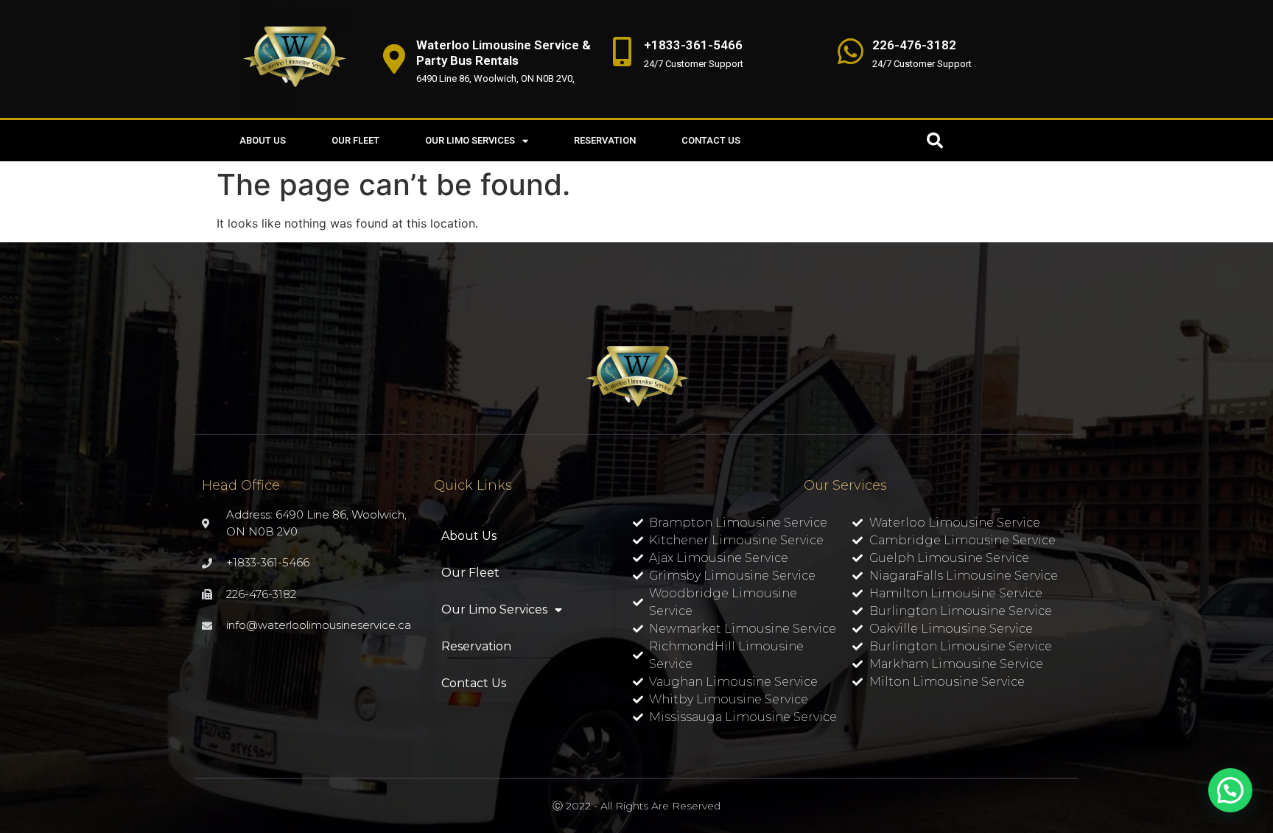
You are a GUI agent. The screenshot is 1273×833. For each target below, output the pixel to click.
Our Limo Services (470, 140)
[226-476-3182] (850, 51)
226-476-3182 (914, 45)
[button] (935, 140)
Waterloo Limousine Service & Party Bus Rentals (503, 52)
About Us (262, 140)
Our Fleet (355, 140)
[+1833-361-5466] (621, 51)
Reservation (605, 140)
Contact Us (710, 140)
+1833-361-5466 (693, 45)
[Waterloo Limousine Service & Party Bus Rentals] (394, 59)
